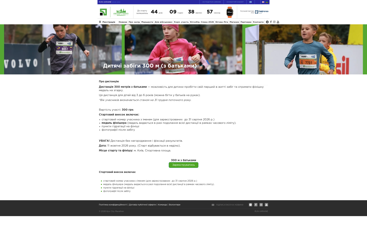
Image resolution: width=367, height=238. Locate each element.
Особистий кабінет (235, 2)
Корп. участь (181, 22)
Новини (123, 22)
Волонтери (174, 205)
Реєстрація (109, 22)
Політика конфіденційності (113, 205)
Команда (162, 205)
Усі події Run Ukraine (211, 2)
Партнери (246, 22)
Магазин (234, 22)
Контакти (258, 22)
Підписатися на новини (230, 205)
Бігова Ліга (221, 22)
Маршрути (147, 22)
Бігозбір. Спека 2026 (202, 22)
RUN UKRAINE (109, 2)
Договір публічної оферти (142, 205)
